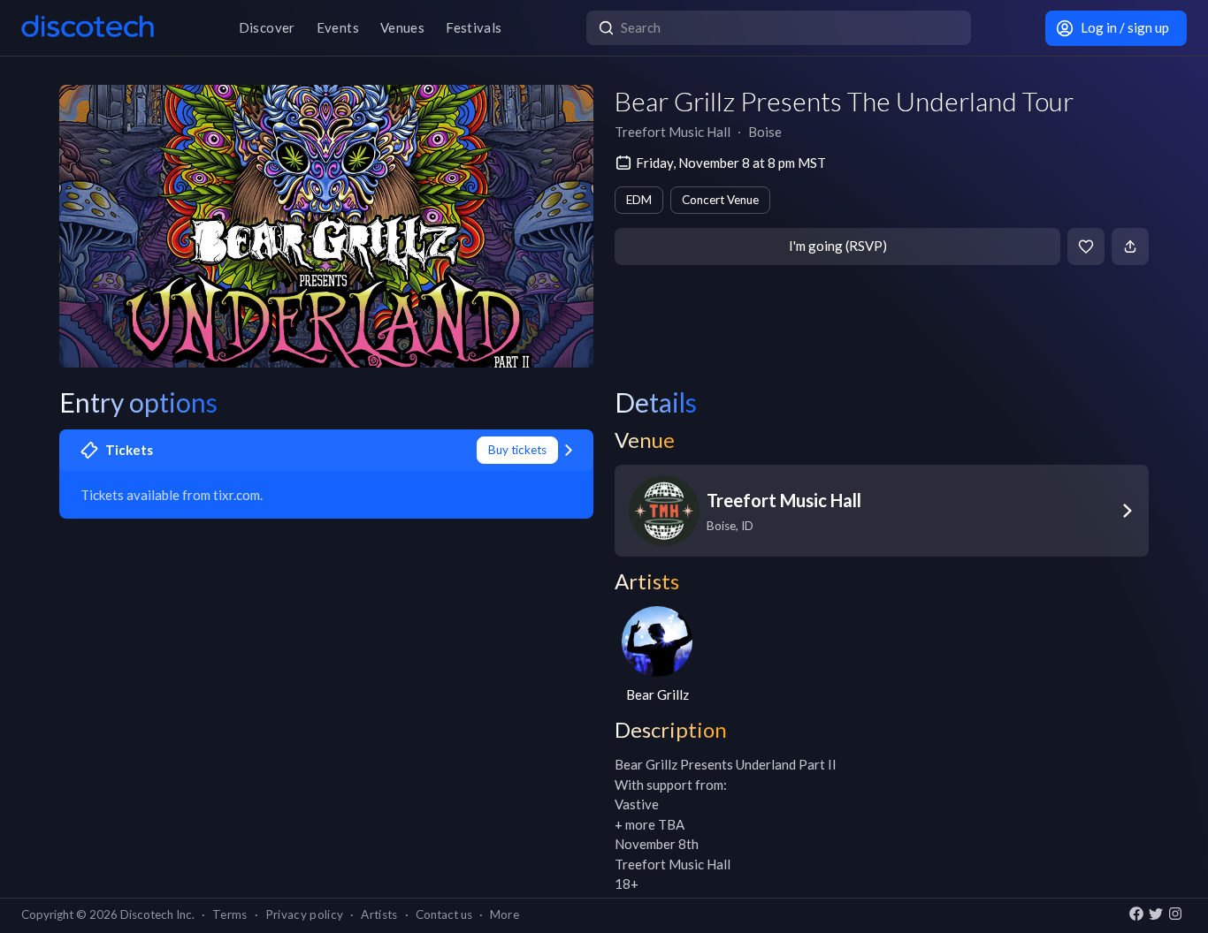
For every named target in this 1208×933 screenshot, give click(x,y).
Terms (230, 914)
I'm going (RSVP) (838, 246)
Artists (379, 914)
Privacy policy (304, 914)
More (504, 914)
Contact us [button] (444, 914)
